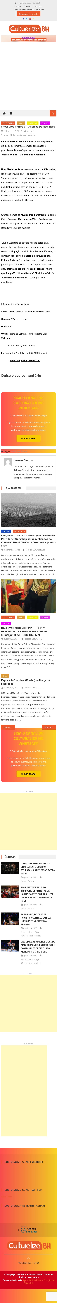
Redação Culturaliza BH (35, 549)
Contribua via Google (28, 13)
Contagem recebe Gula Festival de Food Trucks (10, 727)
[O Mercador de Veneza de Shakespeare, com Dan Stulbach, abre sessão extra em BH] (10, 868)
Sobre (18, 6)
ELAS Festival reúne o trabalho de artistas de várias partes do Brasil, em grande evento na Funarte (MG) (37, 894)
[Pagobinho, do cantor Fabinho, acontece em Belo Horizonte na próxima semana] (10, 918)
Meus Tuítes (6, 1196)
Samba (24, 451)
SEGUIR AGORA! (28, 438)
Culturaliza (8, 123)
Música (45, 617)
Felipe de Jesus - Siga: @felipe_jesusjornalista (31, 934)
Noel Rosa (15, 451)
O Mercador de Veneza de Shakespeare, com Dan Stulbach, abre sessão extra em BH (38, 868)
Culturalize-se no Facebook (24, 1162)
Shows (45, 123)
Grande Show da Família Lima (50, 727)
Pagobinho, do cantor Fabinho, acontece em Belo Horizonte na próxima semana (36, 919)
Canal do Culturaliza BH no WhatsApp (29, 9)
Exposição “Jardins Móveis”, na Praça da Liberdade (25, 682)
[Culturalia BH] (29, 1245)
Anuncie (38, 6)
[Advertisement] (28, 80)
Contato (28, 6)
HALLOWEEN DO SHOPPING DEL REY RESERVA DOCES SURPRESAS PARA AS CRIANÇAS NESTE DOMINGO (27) (24, 631)
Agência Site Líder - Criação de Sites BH (38, 1282)
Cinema (6, 531)
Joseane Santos (23, 460)
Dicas (21, 123)
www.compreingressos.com (25, 360)
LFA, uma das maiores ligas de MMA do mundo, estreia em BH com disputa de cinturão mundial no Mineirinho (38, 946)
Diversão (32, 123)
